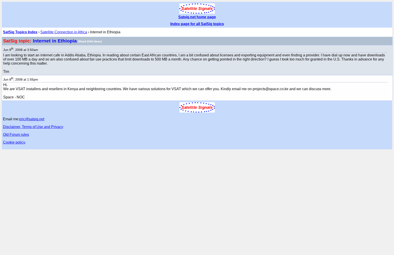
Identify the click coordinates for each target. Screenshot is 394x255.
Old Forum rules (16, 135)
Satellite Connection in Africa (63, 32)
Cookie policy (14, 142)
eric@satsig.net (31, 119)
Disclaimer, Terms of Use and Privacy (33, 127)
